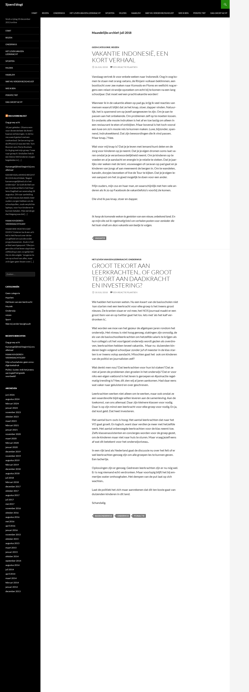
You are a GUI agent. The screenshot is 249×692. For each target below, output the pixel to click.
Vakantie (100, 238)
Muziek (123, 13)
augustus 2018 (12, 473)
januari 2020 (11, 447)
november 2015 (13, 534)
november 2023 (13, 412)
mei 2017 (9, 504)
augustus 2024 (12, 399)
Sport (8, 319)
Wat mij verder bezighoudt (159, 13)
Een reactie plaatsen (125, 67)
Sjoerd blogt (14, 4)
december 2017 (13, 486)
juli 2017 (9, 499)
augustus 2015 (12, 543)
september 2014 (13, 560)
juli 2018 (9, 477)
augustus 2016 (12, 517)
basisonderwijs (103, 516)
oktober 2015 (12, 539)
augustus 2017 (12, 495)
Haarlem (136, 13)
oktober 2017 (12, 490)
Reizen (45, 13)
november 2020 (13, 434)
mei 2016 (9, 521)
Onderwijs (59, 13)
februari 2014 (12, 582)
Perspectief (199, 13)
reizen (115, 47)
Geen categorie (101, 47)
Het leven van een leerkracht (85, 13)
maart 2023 (11, 421)
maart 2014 (11, 578)
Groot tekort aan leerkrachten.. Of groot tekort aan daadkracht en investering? (132, 275)
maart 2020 (11, 438)
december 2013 (13, 591)
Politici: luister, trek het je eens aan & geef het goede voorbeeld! (19, 373)
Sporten (109, 13)
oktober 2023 (12, 416)
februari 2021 (12, 425)
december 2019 (13, 451)
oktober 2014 (12, 556)
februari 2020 (12, 442)
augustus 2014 (12, 565)
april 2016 (10, 525)
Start (34, 13)
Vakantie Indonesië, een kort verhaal (130, 57)
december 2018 (13, 469)
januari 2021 (11, 429)
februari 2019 (12, 464)
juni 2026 (10, 394)
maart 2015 (11, 547)
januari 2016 (11, 530)
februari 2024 (12, 403)
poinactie (139, 516)
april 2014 (10, 573)
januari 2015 (11, 552)
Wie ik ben (183, 13)
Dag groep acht (218, 13)
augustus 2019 (12, 460)
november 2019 (13, 456)
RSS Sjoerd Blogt (17, 116)
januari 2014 (11, 587)
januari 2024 (11, 408)
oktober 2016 (12, 512)
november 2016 (13, 508)
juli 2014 (9, 569)
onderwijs (123, 516)
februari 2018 (12, 482)
